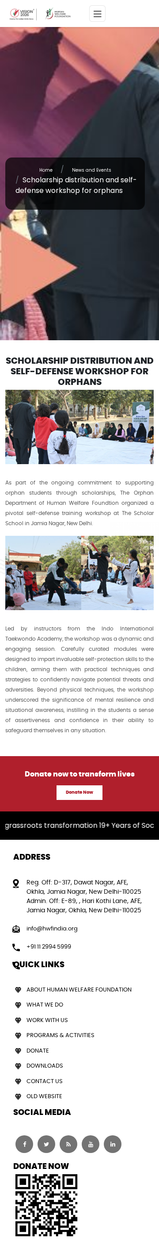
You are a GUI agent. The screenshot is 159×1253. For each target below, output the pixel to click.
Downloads (44, 1066)
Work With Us (47, 1020)
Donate (37, 1051)
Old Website (44, 1096)
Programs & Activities (60, 1035)
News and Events (91, 170)
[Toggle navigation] (97, 13)
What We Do (44, 1005)
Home (46, 170)
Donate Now (79, 792)
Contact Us (44, 1081)
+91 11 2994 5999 (48, 947)
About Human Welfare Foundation (79, 990)
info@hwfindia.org (52, 929)
